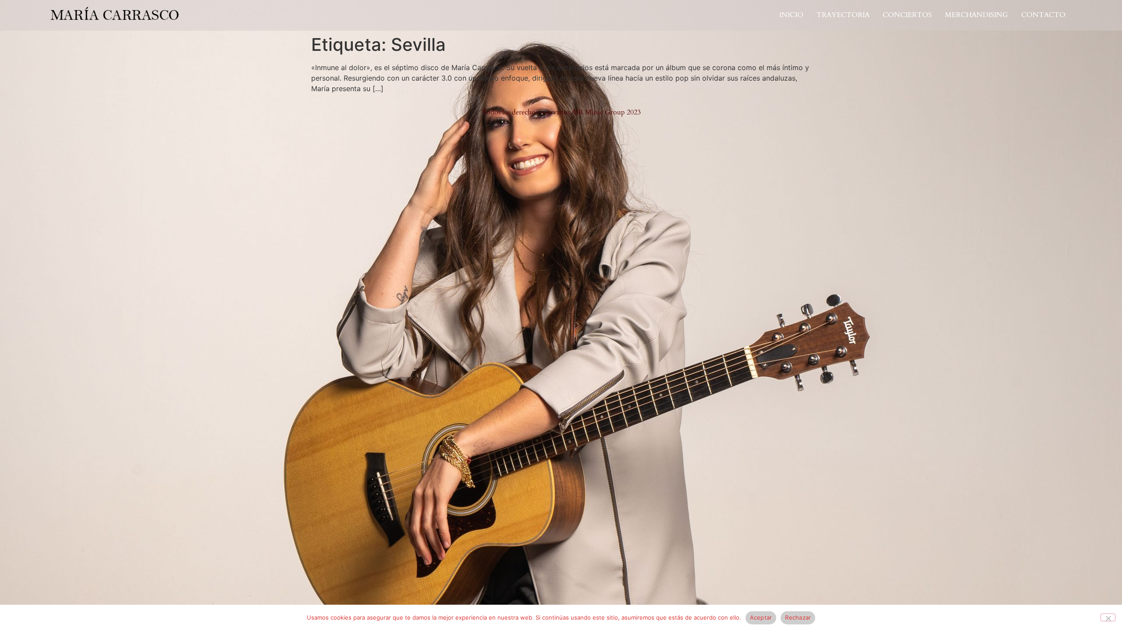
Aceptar (761, 617)
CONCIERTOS (907, 15)
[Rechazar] (1108, 617)
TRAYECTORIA (843, 15)
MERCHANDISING (976, 15)
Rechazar (798, 617)
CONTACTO (1043, 15)
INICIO (791, 15)
